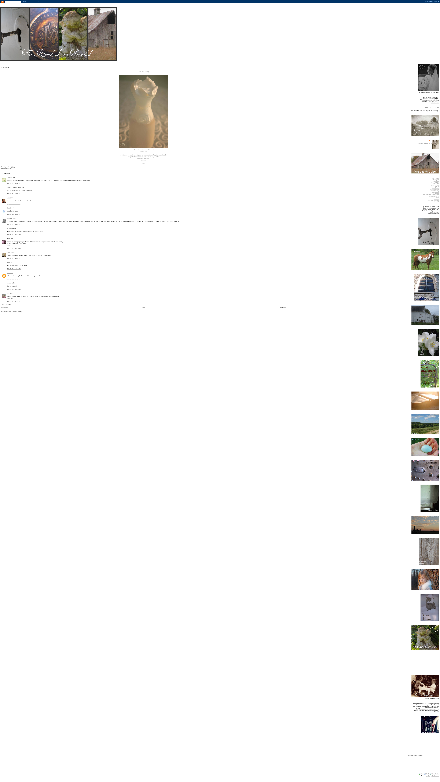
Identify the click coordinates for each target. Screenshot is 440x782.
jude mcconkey (434, 182)
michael (9, 283)
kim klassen (435, 187)
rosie (437, 197)
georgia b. (436, 181)
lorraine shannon (434, 189)
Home (143, 307)
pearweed (436, 193)
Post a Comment (6, 304)
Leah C (9, 252)
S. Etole (9, 208)
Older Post (283, 307)
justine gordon (435, 185)
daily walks (435, 178)
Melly (8, 238)
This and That (8, 168)
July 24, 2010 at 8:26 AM (13, 204)
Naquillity (9, 177)
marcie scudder (434, 190)
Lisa (8, 293)
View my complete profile (425, 143)
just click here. (151, 221)
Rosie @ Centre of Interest (14, 187)
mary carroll (435, 192)
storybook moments (433, 200)
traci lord (436, 201)
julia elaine (436, 183)
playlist (428, 776)
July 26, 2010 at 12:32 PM (14, 289)
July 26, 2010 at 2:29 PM (13, 301)
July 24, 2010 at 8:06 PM (13, 224)
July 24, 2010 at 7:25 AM (13, 183)
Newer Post (4, 307)
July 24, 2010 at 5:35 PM (13, 214)
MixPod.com (435, 776)
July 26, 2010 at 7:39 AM (13, 279)
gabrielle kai (435, 179)
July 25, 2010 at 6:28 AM (13, 258)
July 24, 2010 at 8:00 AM (13, 193)
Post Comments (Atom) (15, 311)
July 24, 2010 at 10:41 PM (14, 234)
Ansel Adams (435, 102)
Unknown (10, 273)
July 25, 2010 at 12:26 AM (14, 248)
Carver (9, 198)
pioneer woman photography (431, 194)
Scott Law (10, 218)
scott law (436, 198)
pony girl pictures (434, 196)
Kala (8, 262)
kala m (437, 186)
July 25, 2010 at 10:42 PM (14, 268)
